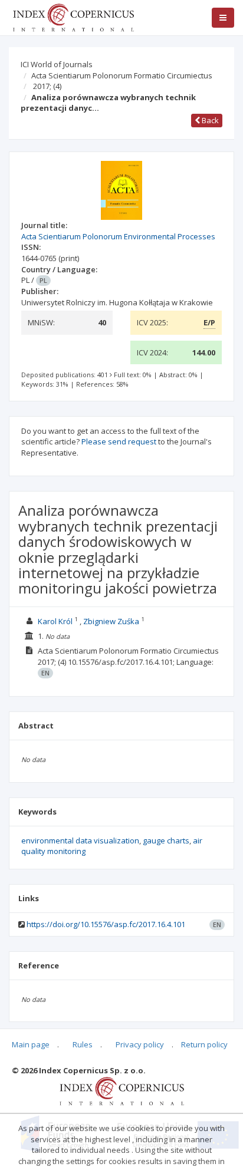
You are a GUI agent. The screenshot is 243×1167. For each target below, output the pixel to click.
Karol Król (55, 621)
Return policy (204, 1044)
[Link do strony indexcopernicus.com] (121, 1090)
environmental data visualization (80, 840)
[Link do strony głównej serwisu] (73, 16)
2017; (47, 86)
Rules (83, 1044)
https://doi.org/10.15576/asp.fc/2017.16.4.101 (106, 924)
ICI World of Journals (57, 64)
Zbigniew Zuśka (111, 621)
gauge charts (166, 840)
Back (209, 120)
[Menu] (223, 18)
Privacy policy (140, 1044)
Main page (31, 1044)
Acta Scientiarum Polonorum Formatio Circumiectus (121, 75)
